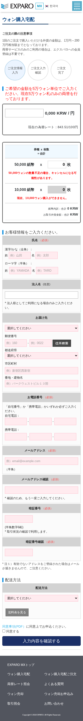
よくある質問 (54, 684)
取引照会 (14, 703)
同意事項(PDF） (14, 626)
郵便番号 (11, 336)
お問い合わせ (54, 703)
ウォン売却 (16, 694)
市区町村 (14, 363)
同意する (12, 631)
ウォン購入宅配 (19, 674)
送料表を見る (17, 612)
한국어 (53, 6)
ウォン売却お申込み (59, 694)
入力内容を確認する (41, 641)
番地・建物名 (14, 377)
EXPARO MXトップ (20, 665)
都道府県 (14, 350)
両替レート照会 (19, 684)
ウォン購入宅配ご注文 (61, 674)
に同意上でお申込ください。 (35, 626)
